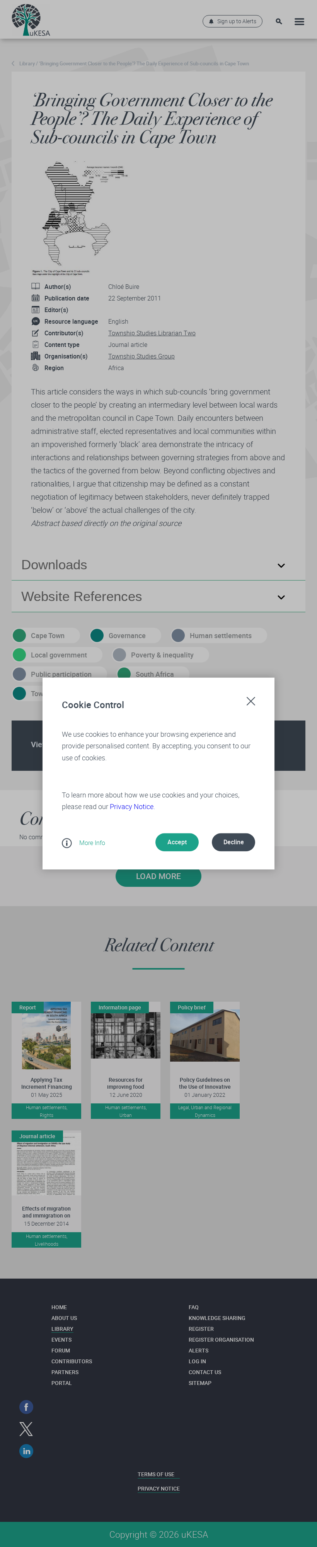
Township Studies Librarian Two (152, 333)
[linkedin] (26, 1451)
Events (61, 1339)
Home (59, 1307)
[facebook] (26, 1407)
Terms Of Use (156, 1474)
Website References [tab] (81, 596)
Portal (61, 1382)
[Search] (279, 21)
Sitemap (200, 1382)
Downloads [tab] (54, 564)
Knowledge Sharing (217, 1318)
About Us (64, 1318)
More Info (92, 842)
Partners (64, 1372)
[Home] (31, 18)
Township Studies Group (141, 356)
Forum (60, 1350)
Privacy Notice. (132, 806)
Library (27, 63)
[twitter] (26, 1429)
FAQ (194, 1307)
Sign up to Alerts (236, 21)
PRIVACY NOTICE (159, 1488)
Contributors (71, 1361)
